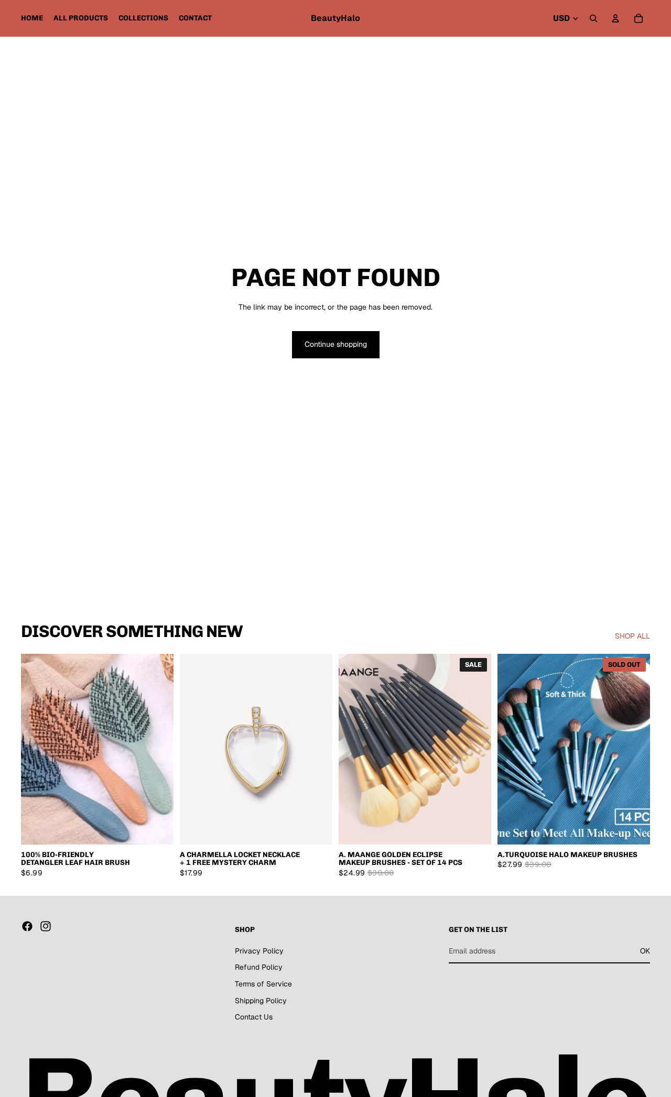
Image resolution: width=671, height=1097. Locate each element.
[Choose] (157, 828)
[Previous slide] (36, 749)
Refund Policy (259, 967)
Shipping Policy (261, 1000)
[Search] (593, 18)
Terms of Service (263, 984)
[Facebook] (27, 926)
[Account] (615, 18)
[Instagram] (45, 926)
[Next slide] (158, 749)
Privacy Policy (259, 951)
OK (645, 951)
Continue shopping (336, 344)
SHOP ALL (632, 636)
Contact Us (254, 1017)
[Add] (475, 828)
